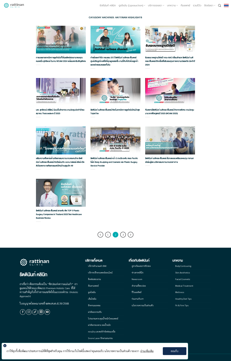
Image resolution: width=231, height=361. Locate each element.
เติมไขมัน (92, 298)
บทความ (171, 5)
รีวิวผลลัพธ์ (136, 292)
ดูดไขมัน (92, 292)
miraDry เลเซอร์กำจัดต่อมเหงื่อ (101, 331)
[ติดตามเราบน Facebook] (23, 312)
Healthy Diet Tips (183, 298)
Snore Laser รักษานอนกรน (100, 338)
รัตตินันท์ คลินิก (108, 5)
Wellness (179, 292)
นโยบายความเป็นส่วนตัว (143, 305)
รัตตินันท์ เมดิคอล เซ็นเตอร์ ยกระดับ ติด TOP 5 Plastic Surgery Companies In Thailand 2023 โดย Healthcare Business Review (59, 214)
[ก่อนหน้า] (100, 234)
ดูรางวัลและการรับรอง (141, 265)
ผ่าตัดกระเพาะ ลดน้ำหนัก (99, 324)
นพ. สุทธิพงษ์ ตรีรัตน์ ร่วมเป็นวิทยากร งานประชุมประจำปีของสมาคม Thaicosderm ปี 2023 (60, 111)
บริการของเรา (155, 5)
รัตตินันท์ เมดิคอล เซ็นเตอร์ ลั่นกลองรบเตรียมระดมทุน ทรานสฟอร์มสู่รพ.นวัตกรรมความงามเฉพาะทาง (169, 160)
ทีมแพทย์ (185, 5)
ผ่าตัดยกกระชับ (95, 311)
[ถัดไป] (130, 234)
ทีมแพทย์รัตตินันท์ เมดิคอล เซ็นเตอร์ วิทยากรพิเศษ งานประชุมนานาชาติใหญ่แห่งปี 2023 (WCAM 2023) (169, 111)
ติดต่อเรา (208, 5)
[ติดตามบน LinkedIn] (41, 312)
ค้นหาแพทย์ (93, 285)
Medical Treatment (184, 285)
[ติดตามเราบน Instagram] (29, 312)
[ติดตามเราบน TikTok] (35, 312)
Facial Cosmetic (182, 279)
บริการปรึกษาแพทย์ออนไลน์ (100, 272)
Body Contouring (183, 265)
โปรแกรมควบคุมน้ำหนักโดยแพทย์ (103, 318)
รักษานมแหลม (94, 305)
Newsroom (137, 279)
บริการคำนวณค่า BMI (97, 265)
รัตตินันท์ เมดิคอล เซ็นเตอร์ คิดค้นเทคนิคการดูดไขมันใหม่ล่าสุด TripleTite (115, 111)
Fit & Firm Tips (182, 305)
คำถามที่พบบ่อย (139, 285)
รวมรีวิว (197, 5)
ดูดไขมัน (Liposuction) (131, 5)
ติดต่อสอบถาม (94, 279)
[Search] (219, 5)
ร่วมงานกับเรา (138, 298)
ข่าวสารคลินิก (137, 272)
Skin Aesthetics (182, 272)
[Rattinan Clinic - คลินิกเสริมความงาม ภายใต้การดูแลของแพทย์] (14, 5)
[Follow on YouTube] (47, 312)
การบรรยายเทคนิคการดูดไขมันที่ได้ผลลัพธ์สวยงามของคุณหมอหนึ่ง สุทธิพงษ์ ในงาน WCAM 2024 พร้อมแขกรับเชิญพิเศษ (61, 59)
